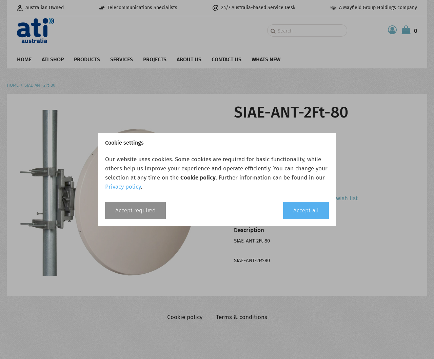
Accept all (306, 210)
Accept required (135, 210)
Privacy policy (123, 186)
